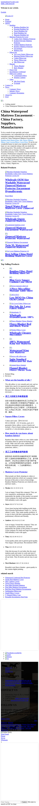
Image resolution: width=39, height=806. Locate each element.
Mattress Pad (18, 50)
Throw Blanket (19, 66)
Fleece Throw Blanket (16, 728)
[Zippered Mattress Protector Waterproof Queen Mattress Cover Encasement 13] (6, 233)
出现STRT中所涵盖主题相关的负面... (19, 683)
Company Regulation (17, 93)
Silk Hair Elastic (19, 81)
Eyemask (17, 83)
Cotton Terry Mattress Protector (24, 39)
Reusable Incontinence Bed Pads (16, 597)
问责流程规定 (10, 685)
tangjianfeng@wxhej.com (19, 700)
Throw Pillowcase (20, 60)
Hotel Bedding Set (20, 33)
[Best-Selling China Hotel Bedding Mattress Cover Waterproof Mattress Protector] (17, 251)
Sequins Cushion (19, 77)
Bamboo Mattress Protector (23, 46)
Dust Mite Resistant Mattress (15, 585)
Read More (9, 196)
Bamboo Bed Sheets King (10, 140)
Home (7, 19)
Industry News (15, 91)
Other (11, 79)
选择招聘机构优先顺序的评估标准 (18, 681)
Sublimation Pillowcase (13, 591)
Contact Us (9, 85)
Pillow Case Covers (7, 142)
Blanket (12, 64)
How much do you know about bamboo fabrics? (19, 434)
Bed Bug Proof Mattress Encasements (18, 589)
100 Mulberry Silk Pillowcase (16, 726)
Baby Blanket (18, 68)
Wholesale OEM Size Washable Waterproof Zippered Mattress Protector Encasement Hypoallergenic (17, 185)
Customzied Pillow (20, 76)
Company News (15, 89)
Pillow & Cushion (16, 74)
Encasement (18, 48)
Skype (3, 738)
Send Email (5, 734)
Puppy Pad (13, 70)
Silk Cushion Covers (12, 581)
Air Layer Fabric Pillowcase (23, 54)
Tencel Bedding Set (20, 31)
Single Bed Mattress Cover (14, 579)
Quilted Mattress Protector (23, 45)
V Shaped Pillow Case (13, 595)
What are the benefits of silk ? (18, 380)
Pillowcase (13, 52)
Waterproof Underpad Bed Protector (17, 578)
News (7, 87)
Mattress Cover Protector (16, 472)
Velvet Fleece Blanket (12, 583)
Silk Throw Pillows (26, 140)
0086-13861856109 (22, 698)
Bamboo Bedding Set (21, 27)
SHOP (7, 23)
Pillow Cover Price (21, 142)
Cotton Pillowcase (20, 58)
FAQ (7, 97)
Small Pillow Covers (12, 593)
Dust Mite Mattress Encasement (16, 587)
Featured (8, 21)
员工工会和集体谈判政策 (16, 452)
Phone (3, 736)
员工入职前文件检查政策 (16, 396)
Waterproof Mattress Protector (11, 724)
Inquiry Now (5, 719)
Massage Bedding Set (21, 35)
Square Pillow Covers (14, 416)
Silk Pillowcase (19, 62)
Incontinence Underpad (18, 72)
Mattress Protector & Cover (19, 37)
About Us (8, 95)
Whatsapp (4, 740)
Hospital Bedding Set (21, 29)
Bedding (12, 25)
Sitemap (10, 722)
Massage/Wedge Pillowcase (23, 56)
